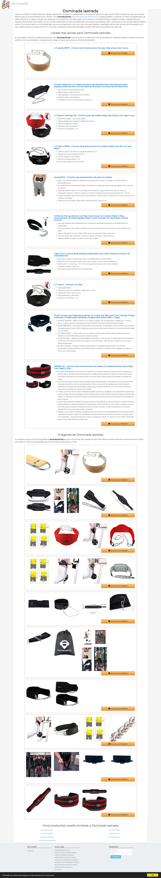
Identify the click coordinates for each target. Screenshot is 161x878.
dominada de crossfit (92, 17)
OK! (152, 875)
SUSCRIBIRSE (116, 857)
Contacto (30, 851)
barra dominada (77, 17)
